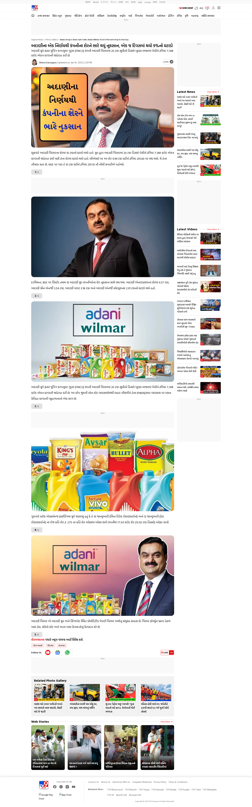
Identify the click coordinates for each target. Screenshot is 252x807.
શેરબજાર (62, 645)
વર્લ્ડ (130, 16)
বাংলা (127, 2)
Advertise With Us (121, 782)
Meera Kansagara (47, 62)
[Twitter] (61, 786)
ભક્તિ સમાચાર (207, 16)
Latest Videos (187, 229)
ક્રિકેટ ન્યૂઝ (57, 16)
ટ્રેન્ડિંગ (171, 16)
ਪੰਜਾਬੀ (133, 2)
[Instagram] (67, 786)
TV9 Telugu (144, 789)
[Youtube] (48, 652)
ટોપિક (179, 16)
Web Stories (40, 721)
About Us (105, 782)
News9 (95, 2)
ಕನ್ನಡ (104, 2)
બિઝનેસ (139, 16)
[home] (33, 15)
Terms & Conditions (178, 782)
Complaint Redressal (142, 782)
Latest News (186, 91)
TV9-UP (162, 2)
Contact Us (93, 782)
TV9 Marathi (131, 789)
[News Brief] (185, 8)
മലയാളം (147, 2)
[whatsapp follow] (67, 652)
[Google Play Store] (47, 796)
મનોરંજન (161, 16)
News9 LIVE (121, 795)
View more (165, 721)
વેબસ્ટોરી (150, 16)
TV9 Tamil (196, 789)
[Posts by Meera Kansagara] (34, 62)
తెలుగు (113, 2)
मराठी (121, 2)
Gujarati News (37, 39)
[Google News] (58, 652)
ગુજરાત (68, 16)
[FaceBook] (54, 786)
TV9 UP (110, 795)
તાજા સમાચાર (43, 16)
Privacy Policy (160, 782)
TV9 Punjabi (183, 789)
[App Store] (68, 796)
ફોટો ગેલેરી (89, 16)
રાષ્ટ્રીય (122, 16)
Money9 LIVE (135, 795)
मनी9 (155, 2)
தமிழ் (140, 2)
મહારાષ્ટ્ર (194, 16)
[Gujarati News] (34, 8)
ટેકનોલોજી (112, 16)
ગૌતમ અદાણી (37, 645)
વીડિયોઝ (78, 16)
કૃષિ (186, 16)
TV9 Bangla (171, 789)
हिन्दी (88, 2)
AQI (201, 8)
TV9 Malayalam (210, 789)
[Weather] (197, 8)
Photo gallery (52, 39)
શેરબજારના (37, 639)
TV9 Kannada (157, 789)
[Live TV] (206, 8)
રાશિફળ (100, 16)
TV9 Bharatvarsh (115, 789)
